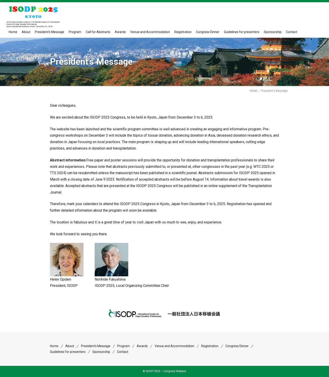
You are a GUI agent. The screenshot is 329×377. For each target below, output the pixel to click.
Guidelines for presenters (241, 32)
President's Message (49, 32)
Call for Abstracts (98, 32)
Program (123, 346)
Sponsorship (273, 32)
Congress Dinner (207, 32)
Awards (120, 32)
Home (13, 32)
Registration (183, 32)
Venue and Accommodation (150, 32)
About (26, 32)
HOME (253, 90)
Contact (291, 32)
